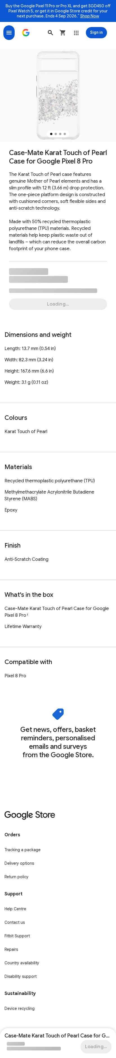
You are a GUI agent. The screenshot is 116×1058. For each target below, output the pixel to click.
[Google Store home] (25, 32)
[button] (50, 32)
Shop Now (89, 16)
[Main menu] (9, 32)
